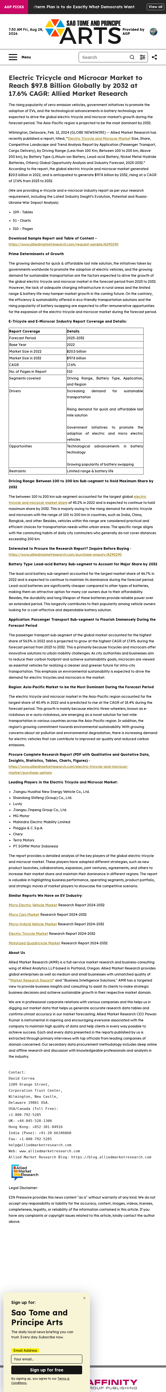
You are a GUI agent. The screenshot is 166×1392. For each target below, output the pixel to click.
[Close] (84, 1298)
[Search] (132, 57)
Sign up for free (46, 1370)
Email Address (25, 1350)
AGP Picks (14, 7)
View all (155, 7)
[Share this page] (154, 57)
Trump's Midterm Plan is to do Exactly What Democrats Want (73, 6)
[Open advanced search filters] (142, 57)
